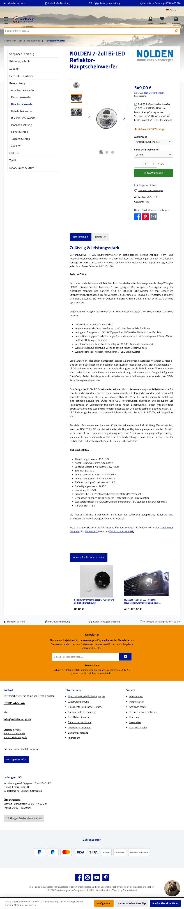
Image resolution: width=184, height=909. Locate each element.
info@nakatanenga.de (17, 719)
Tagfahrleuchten (20, 139)
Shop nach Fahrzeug (21, 54)
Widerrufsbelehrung (78, 702)
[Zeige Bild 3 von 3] (112, 152)
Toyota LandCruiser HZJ (121, 531)
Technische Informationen (143, 712)
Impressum (74, 738)
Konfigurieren (104, 903)
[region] (98, 117)
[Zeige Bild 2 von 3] (106, 152)
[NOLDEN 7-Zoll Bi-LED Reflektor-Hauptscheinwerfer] (107, 117)
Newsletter (135, 722)
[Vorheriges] (89, 118)
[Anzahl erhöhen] (153, 164)
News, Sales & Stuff (21, 168)
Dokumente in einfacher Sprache (85, 707)
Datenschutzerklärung (79, 722)
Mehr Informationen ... (25, 905)
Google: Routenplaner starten (26, 818)
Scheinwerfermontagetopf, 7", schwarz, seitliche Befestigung (94, 601)
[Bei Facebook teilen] (138, 216)
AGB (129, 670)
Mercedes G (91, 531)
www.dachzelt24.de (14, 733)
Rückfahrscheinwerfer (23, 118)
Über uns (134, 717)
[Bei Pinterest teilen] (145, 216)
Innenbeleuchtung (21, 125)
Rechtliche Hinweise (78, 717)
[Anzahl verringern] (137, 164)
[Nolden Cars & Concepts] (155, 61)
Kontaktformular (29, 749)
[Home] (20, 41)
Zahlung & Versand (78, 733)
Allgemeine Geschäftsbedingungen (86, 696)
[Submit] (125, 657)
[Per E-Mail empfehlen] (153, 216)
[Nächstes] (124, 118)
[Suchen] (176, 31)
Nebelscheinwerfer (22, 111)
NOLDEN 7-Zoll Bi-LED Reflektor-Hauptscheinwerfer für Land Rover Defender (141, 601)
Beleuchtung (17, 83)
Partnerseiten (136, 702)
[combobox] (88, 31)
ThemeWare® (130, 890)
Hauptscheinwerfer (22, 104)
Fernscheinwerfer (21, 97)
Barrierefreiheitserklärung (82, 712)
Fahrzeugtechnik (19, 61)
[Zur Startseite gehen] (23, 20)
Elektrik (14, 153)
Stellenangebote (138, 707)
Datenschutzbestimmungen (79, 670)
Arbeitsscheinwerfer (22, 90)
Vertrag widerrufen (16, 759)
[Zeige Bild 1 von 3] (101, 152)
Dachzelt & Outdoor (21, 76)
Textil (12, 160)
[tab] (80, 237)
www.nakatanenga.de (15, 737)
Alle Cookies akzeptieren (165, 903)
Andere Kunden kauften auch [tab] (88, 557)
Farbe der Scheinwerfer (146, 150)
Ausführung (140, 137)
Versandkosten (83, 887)
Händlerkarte (136, 696)
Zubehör (14, 68)
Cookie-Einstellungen (79, 727)
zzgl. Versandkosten (154, 92)
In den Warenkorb (153, 173)
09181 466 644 (172, 3)
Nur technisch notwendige (132, 903)
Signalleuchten (19, 132)
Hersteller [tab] (100, 237)
